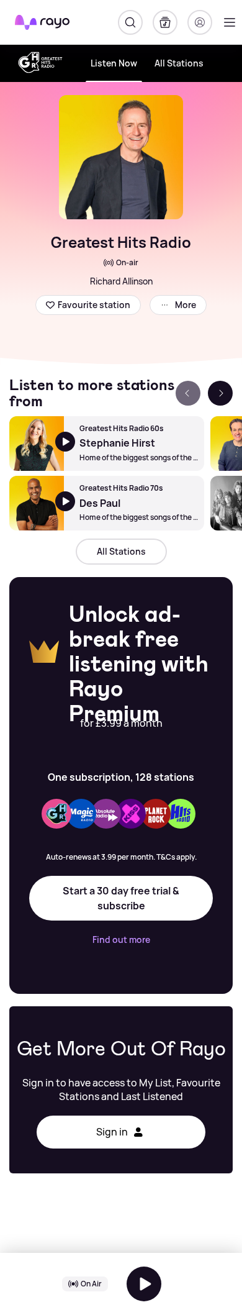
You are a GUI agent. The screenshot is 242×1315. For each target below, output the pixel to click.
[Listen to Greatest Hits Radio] (144, 1284)
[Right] (220, 393)
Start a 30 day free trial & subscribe (121, 898)
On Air (91, 1283)
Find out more (121, 939)
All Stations (179, 63)
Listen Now (114, 63)
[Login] (199, 22)
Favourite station (94, 305)
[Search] (130, 22)
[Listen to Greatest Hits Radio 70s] (36, 503)
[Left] (188, 393)
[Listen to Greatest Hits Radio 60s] (36, 443)
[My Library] (165, 22)
